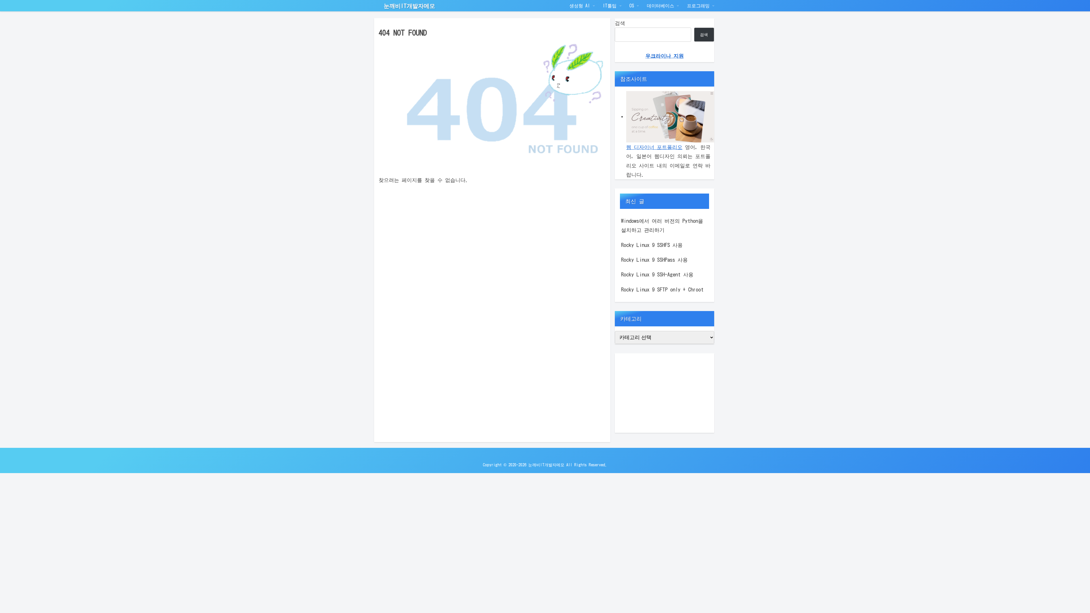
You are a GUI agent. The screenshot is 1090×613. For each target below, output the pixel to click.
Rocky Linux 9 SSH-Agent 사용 (657, 274)
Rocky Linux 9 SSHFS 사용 (652, 244)
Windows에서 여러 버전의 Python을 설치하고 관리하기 (662, 225)
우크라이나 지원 (664, 55)
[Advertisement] (664, 393)
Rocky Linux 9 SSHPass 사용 (654, 259)
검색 (620, 23)
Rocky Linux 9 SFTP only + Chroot (662, 289)
